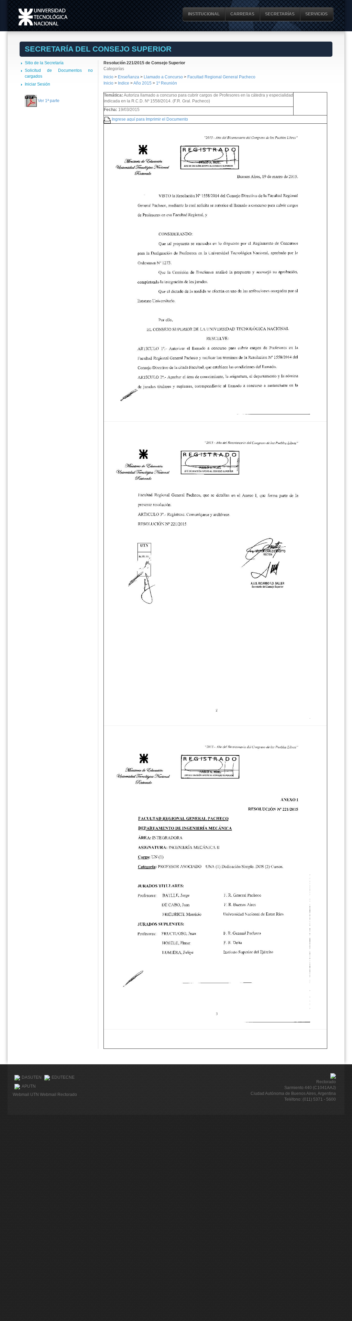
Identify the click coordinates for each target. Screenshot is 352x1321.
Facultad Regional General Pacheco (221, 77)
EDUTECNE (63, 1077)
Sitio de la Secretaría (44, 62)
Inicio (108, 77)
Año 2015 (142, 83)
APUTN (29, 1086)
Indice (123, 83)
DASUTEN (32, 1077)
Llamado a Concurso (164, 77)
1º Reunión (166, 83)
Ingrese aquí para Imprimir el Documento (150, 119)
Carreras (242, 14)
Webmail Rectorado (58, 1094)
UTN (43, 17)
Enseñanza (129, 77)
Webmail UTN (26, 1094)
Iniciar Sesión (37, 84)
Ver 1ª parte (48, 100)
